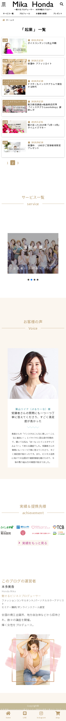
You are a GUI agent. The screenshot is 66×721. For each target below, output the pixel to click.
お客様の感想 (41, 13)
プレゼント (57, 13)
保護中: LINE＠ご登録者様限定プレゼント (44, 147)
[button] (28, 280)
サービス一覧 (8, 13)
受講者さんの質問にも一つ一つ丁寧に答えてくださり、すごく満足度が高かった (33, 417)
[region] (33, 253)
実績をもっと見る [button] (34, 543)
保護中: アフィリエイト (40, 63)
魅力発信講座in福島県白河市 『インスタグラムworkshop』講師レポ (44, 107)
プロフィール (24, 13)
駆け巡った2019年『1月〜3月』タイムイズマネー (44, 126)
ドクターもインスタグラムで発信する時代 (45, 85)
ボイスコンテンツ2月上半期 (42, 43)
